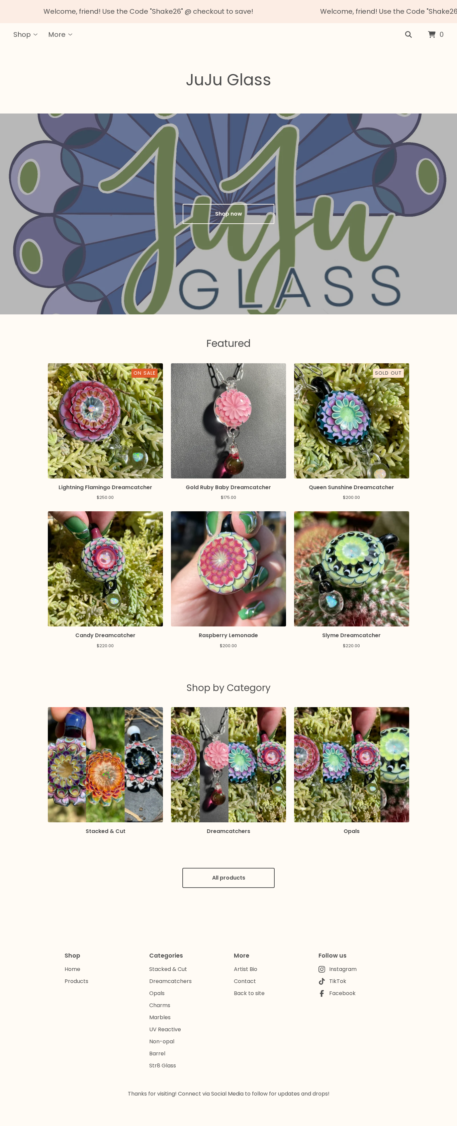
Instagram (343, 969)
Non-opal (161, 1041)
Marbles (160, 1017)
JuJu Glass (228, 80)
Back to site (249, 993)
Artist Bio (245, 969)
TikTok (337, 981)
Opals (157, 993)
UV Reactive (165, 1029)
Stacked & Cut (168, 969)
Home (72, 969)
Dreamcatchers (170, 981)
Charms (159, 1005)
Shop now (228, 214)
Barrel (157, 1053)
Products (76, 981)
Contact (245, 981)
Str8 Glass (162, 1065)
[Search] (408, 34)
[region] (228, 11)
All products (228, 878)
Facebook (342, 993)
